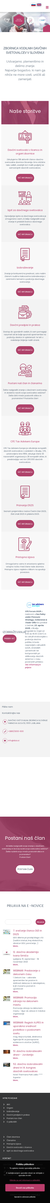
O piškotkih (12, 1121)
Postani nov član (14, 1118)
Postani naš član (17, 383)
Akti (8, 1104)
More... (16, 946)
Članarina (11, 1140)
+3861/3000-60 (15, 731)
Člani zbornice (13, 1137)
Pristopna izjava (25, 557)
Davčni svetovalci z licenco (24, 150)
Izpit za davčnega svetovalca (25, 210)
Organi (10, 1108)
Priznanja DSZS (25, 505)
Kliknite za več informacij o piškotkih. (25, 1180)
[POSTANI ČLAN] (25, 866)
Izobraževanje (25, 267)
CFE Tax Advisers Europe (25, 441)
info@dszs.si (13, 740)
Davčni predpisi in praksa (25, 325)
